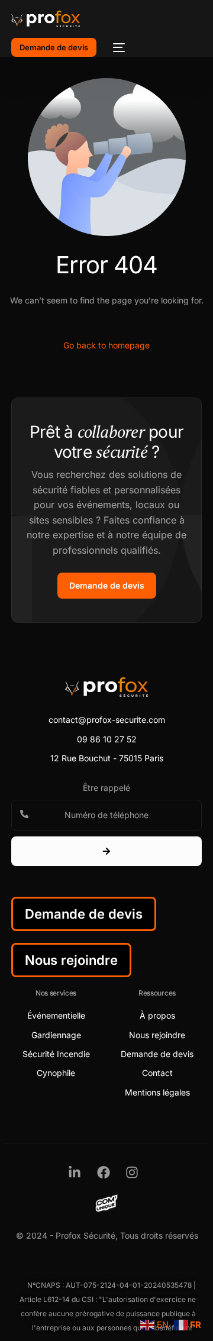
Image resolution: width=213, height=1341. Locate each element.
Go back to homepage (106, 345)
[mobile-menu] (116, 47)
